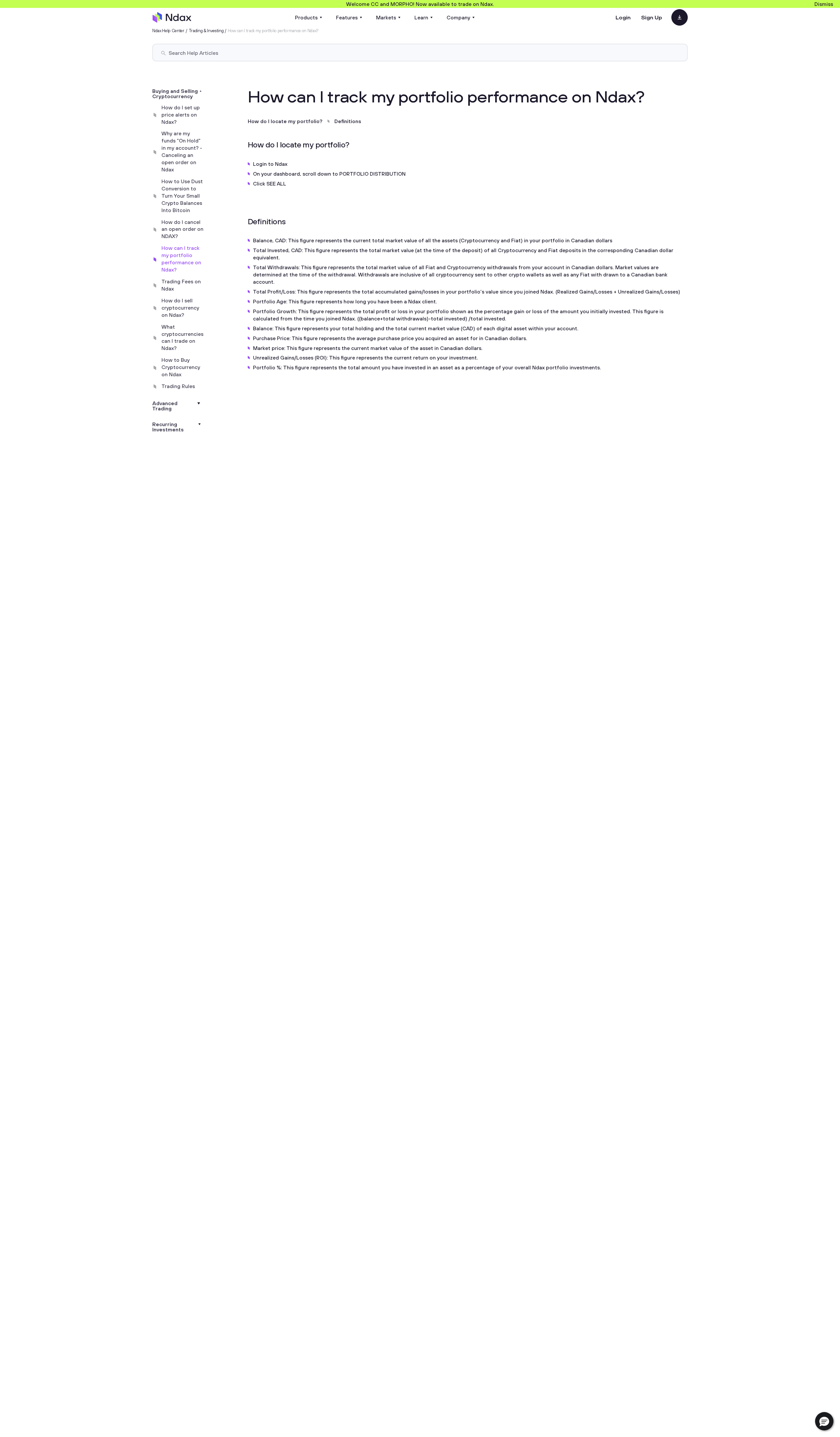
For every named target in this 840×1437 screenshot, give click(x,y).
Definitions (347, 121)
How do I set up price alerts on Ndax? (180, 114)
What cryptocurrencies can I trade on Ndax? (182, 337)
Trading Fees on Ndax (181, 285)
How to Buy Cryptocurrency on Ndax (180, 367)
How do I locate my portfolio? (285, 121)
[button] (824, 1421)
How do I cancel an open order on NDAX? (182, 229)
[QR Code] (679, 17)
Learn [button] (421, 17)
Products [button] (306, 17)
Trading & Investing (206, 30)
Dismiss (823, 4)
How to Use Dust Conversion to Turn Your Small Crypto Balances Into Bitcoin (182, 195)
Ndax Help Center (168, 30)
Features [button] (347, 17)
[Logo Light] (172, 17)
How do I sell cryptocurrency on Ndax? (180, 307)
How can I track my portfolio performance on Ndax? (181, 259)
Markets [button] (386, 17)
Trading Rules (178, 386)
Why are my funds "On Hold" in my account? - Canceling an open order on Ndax (181, 151)
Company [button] (458, 17)
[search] (163, 53)
